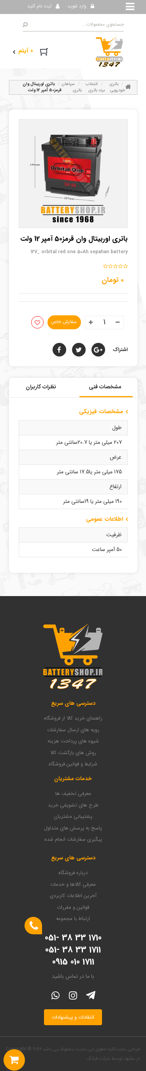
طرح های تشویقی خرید (73, 805)
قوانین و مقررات (73, 907)
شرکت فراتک (98, 1058)
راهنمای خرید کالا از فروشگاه (73, 718)
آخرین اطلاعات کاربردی (73, 896)
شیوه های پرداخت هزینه (73, 741)
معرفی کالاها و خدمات (73, 884)
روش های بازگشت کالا (73, 753)
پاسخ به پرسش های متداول (73, 828)
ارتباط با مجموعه (73, 919)
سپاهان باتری (72, 87)
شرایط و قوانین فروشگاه (73, 764)
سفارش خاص (64, 321)
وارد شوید (76, 6)
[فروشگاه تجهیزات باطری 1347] (109, 51)
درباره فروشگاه (73, 873)
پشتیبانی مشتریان (73, 817)
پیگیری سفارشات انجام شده (73, 839)
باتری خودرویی (117, 87)
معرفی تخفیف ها (73, 794)
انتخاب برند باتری (95, 87)
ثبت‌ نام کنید (39, 6)
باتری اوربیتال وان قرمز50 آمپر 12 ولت (42, 87)
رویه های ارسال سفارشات (73, 730)
